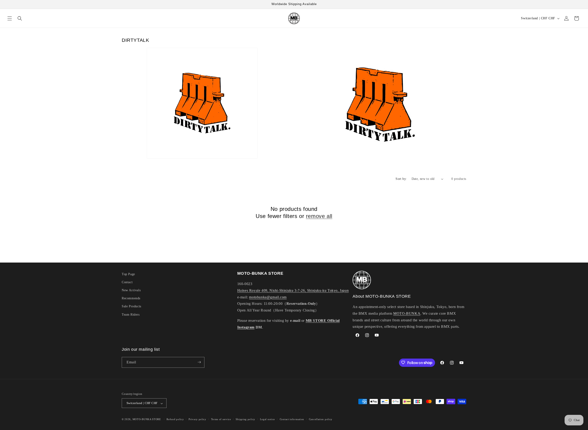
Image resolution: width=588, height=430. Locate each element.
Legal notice (267, 419)
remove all (319, 216)
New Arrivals (131, 290)
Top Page (128, 274)
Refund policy (175, 419)
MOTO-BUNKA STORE (147, 419)
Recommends (131, 298)
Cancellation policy (320, 419)
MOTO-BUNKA (406, 313)
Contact (127, 282)
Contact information (292, 419)
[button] (10, 18)
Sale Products (131, 306)
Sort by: (401, 179)
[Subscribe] (199, 362)
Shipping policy (245, 419)
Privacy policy (197, 419)
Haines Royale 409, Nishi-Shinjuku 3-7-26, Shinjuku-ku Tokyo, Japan (293, 290)
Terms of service (221, 419)
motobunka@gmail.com (267, 297)
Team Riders (131, 314)
